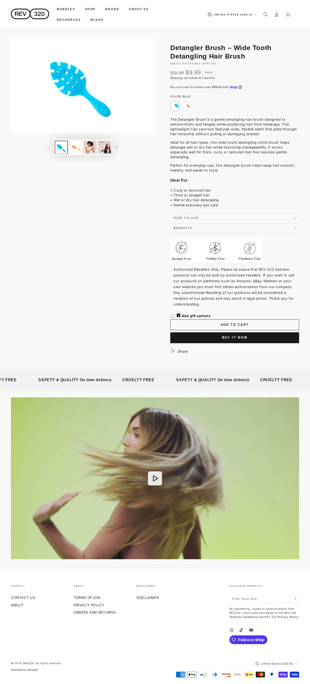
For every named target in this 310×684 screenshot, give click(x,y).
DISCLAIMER (148, 597)
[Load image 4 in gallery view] (104, 147)
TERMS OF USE (87, 597)
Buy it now (235, 337)
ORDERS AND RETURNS (95, 612)
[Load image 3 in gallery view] (90, 147)
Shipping (176, 78)
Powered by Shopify (24, 669)
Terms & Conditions (243, 617)
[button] (265, 14)
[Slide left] (49, 147)
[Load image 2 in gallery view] (75, 147)
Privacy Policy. (288, 617)
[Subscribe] (296, 598)
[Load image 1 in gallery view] (61, 147)
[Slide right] (117, 147)
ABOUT (17, 605)
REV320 (28, 663)
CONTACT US (23, 597)
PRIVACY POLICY (89, 605)
